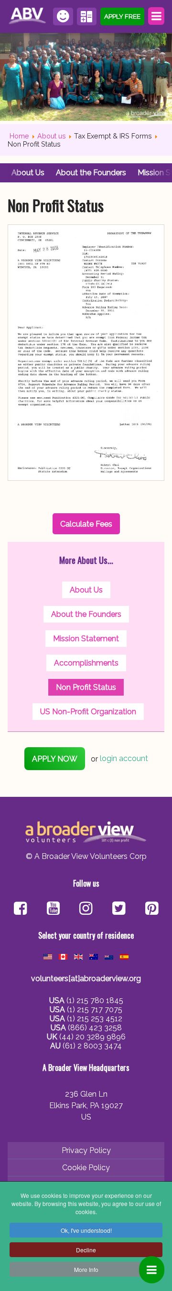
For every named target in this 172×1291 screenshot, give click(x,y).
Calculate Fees (87, 16)
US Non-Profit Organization (88, 711)
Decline (86, 1250)
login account (124, 758)
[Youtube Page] (53, 909)
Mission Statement (86, 638)
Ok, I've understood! (86, 1230)
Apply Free (122, 16)
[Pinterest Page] (151, 909)
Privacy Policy (86, 1150)
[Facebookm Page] (118, 909)
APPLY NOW (54, 758)
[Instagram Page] (85, 909)
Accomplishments (86, 662)
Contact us (63, 16)
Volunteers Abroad (28, 16)
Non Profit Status (86, 687)
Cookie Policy (86, 1167)
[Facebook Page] (20, 909)
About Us (27, 172)
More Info (86, 1269)
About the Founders (91, 172)
